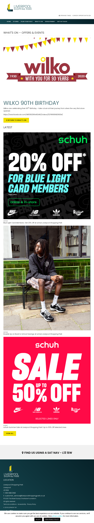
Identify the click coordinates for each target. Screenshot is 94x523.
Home (9, 21)
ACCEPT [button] (38, 519)
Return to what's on (16, 120)
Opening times (66, 15)
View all (9, 433)
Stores (16, 21)
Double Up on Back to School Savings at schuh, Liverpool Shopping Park (32, 333)
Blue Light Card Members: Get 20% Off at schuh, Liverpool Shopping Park (32, 222)
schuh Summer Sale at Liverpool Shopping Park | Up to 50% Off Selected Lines (34, 426)
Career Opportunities (81, 15)
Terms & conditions (10, 504)
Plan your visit (27, 21)
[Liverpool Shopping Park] (20, 7)
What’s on (39, 21)
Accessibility (22, 504)
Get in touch (62, 21)
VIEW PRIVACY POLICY (52, 519)
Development (50, 21)
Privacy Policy (31, 504)
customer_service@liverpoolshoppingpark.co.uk (25, 496)
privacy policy (57, 516)
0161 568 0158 (10, 493)
